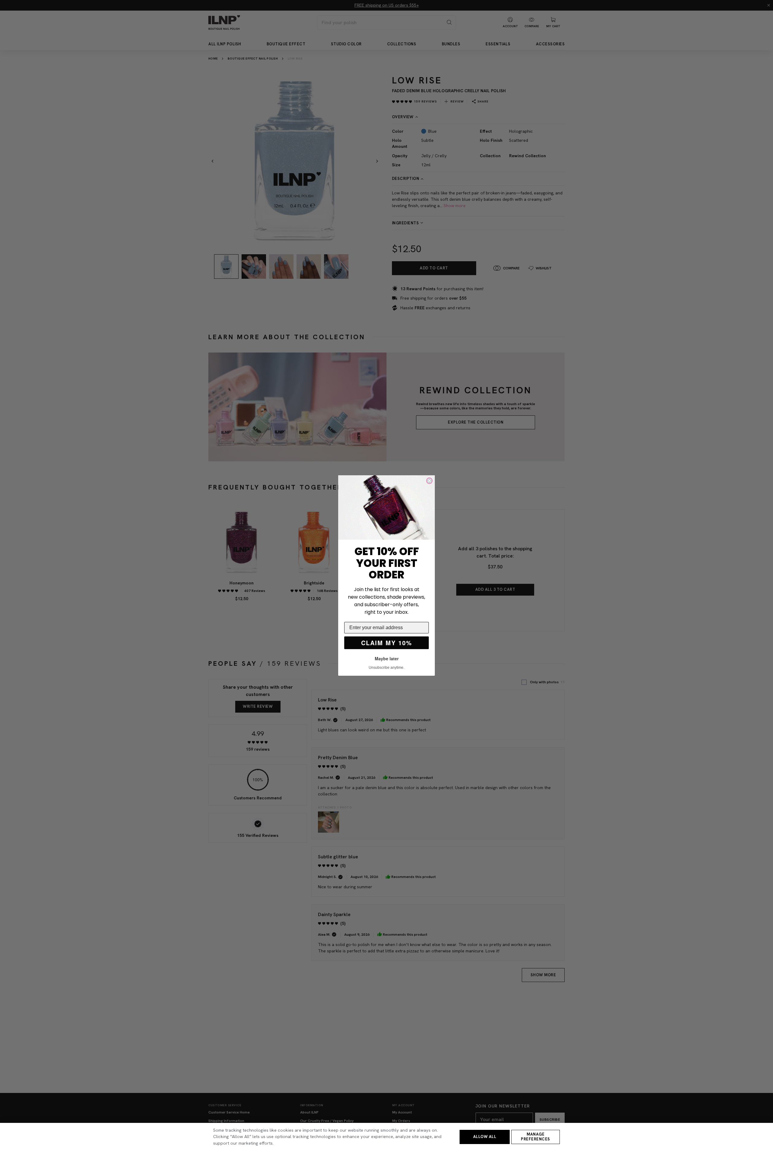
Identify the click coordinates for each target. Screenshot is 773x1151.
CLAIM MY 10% (386, 642)
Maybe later (387, 658)
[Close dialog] (429, 481)
